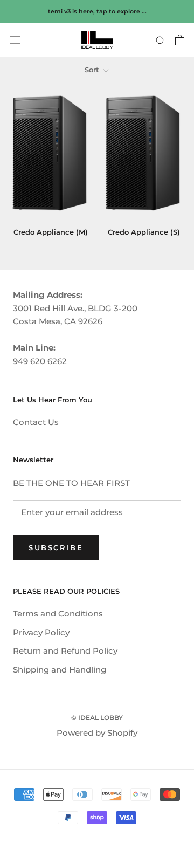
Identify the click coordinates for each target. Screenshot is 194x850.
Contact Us (36, 422)
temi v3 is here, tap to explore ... (97, 11)
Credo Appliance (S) (144, 232)
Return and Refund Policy (65, 651)
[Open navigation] (15, 40)
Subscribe (56, 547)
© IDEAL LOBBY (97, 718)
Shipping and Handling (59, 669)
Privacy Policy (41, 632)
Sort (93, 69)
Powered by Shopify (97, 733)
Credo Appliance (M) (50, 232)
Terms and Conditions (58, 613)
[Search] (160, 40)
